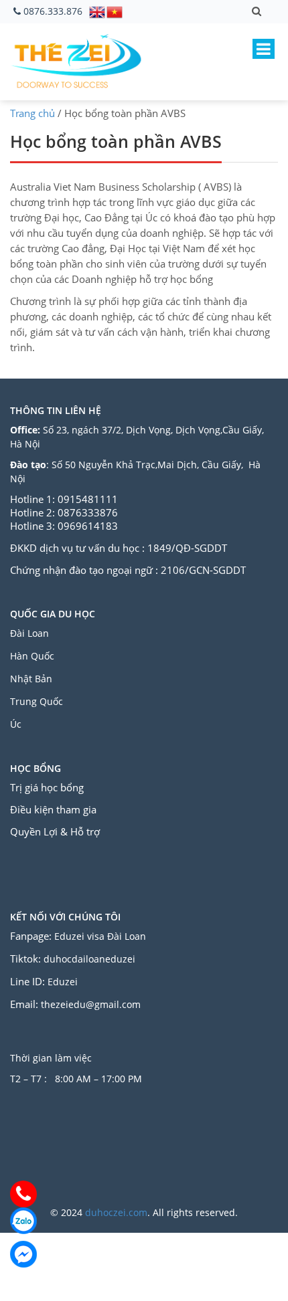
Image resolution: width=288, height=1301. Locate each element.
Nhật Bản (32, 678)
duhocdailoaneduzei (89, 959)
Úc (15, 724)
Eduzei (63, 981)
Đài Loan (31, 633)
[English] (97, 10)
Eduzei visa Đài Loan (101, 936)
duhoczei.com (116, 1212)
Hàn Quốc (32, 655)
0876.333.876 (52, 11)
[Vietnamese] (115, 10)
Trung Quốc (36, 701)
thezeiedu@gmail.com (91, 1004)
